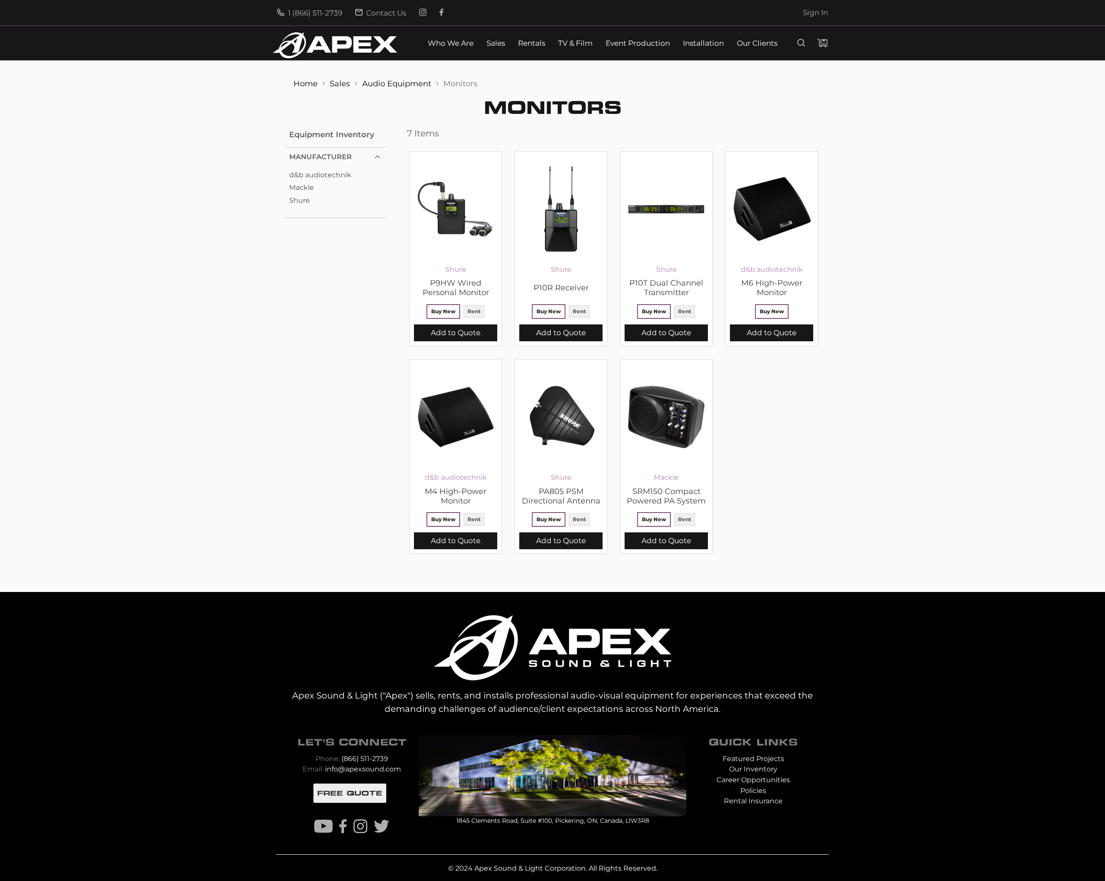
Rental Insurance (753, 801)
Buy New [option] (443, 311)
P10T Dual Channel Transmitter (666, 287)
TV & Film (575, 43)
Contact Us (385, 13)
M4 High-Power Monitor (455, 496)
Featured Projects (753, 759)
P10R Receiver (561, 288)
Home (307, 83)
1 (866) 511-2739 (314, 13)
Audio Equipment (397, 83)
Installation (703, 43)
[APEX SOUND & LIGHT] (552, 647)
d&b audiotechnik (320, 175)
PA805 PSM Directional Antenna (561, 496)
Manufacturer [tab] (320, 157)
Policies (753, 791)
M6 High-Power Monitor (771, 287)
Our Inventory (753, 769)
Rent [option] (473, 311)
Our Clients (757, 43)
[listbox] (455, 312)
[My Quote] (822, 43)
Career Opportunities (753, 780)
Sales (495, 43)
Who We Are (451, 43)
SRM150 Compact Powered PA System (666, 496)
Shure (299, 200)
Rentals (531, 43)
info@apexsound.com (363, 769)
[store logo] (335, 45)
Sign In (815, 12)
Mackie (301, 187)
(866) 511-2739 (364, 759)
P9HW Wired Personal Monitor (456, 287)
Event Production (638, 43)
